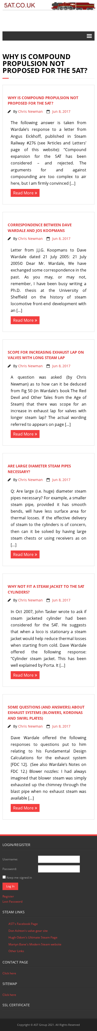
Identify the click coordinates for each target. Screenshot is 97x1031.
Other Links (16, 951)
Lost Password (12, 901)
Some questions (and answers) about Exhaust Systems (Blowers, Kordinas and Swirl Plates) (46, 713)
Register (8, 896)
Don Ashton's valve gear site (28, 931)
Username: (10, 859)
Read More (23, 193)
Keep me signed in (19, 877)
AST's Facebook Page (23, 924)
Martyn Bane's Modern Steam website (34, 944)
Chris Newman (30, 111)
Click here (9, 973)
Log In (10, 886)
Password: (9, 869)
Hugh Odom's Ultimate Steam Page (32, 937)
